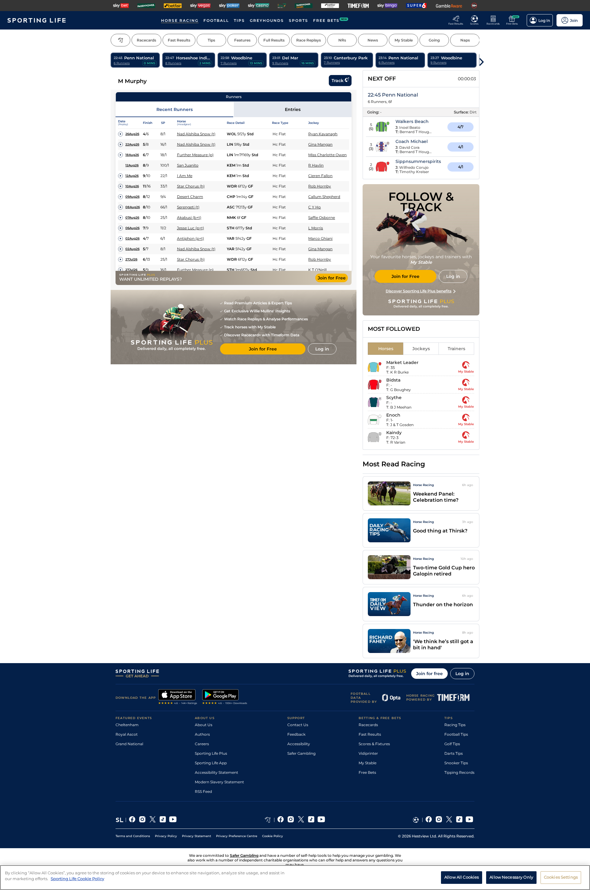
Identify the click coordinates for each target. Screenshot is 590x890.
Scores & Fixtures (374, 744)
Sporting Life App (211, 763)
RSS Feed (203, 791)
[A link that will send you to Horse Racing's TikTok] (311, 820)
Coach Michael (411, 141)
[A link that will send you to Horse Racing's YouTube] (321, 820)
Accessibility (298, 744)
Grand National (129, 744)
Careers (202, 744)
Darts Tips (453, 753)
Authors (202, 734)
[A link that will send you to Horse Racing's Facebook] (281, 820)
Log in (462, 673)
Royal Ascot (127, 734)
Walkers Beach (412, 121)
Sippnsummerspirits (418, 161)
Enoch (393, 415)
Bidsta (393, 380)
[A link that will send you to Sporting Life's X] (153, 820)
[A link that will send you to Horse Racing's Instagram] (291, 820)
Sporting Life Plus (211, 753)
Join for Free (332, 278)
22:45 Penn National (393, 95)
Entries (293, 109)
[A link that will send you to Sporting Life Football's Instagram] (439, 820)
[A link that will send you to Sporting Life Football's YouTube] (469, 820)
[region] (295, 877)
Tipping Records (459, 772)
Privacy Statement (196, 836)
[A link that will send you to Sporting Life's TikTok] (163, 820)
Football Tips (456, 734)
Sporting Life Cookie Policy (77, 878)
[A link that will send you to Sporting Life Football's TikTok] (459, 820)
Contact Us (297, 724)
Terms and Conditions (133, 836)
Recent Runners (174, 109)
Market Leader (402, 362)
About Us (203, 724)
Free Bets (367, 772)
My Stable (367, 763)
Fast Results (370, 734)
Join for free (429, 673)
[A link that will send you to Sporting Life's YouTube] (173, 820)
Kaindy (394, 432)
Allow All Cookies (461, 877)
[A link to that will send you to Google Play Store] (224, 697)
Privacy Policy (166, 836)
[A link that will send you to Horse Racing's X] (301, 820)
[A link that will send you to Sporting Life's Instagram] (142, 820)
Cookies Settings (561, 877)
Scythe (394, 397)
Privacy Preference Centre (236, 836)
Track (338, 80)
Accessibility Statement (216, 772)
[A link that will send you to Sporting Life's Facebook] (132, 820)
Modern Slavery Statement (219, 782)
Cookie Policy (272, 836)
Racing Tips (455, 724)
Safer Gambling (301, 753)
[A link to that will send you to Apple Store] (177, 697)
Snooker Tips (456, 763)
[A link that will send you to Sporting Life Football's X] (449, 820)
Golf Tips (452, 744)
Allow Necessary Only (511, 877)
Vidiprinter (368, 753)
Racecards (368, 724)
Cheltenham (127, 724)
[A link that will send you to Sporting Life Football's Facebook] (429, 820)
